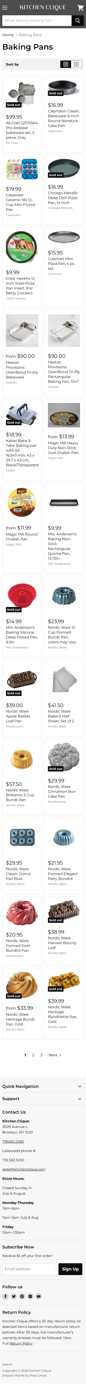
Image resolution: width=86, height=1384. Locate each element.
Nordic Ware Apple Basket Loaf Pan (18, 716)
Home (8, 35)
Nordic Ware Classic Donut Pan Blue (18, 874)
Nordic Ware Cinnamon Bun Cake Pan (62, 791)
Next (53, 1055)
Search (7, 1364)
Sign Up (70, 1269)
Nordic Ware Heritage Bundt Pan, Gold (20, 1019)
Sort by (12, 64)
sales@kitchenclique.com (24, 1169)
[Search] (78, 20)
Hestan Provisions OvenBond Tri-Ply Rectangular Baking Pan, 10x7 (64, 372)
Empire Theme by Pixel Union (24, 1375)
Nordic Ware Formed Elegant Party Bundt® (63, 874)
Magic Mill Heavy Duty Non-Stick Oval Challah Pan (63, 448)
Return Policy (21, 1343)
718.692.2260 (13, 1141)
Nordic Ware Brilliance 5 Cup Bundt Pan (20, 795)
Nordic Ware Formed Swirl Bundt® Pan (18, 946)
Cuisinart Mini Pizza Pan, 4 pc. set (61, 264)
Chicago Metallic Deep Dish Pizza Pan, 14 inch (63, 198)
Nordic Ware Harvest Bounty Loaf (62, 943)
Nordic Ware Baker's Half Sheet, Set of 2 (61, 716)
